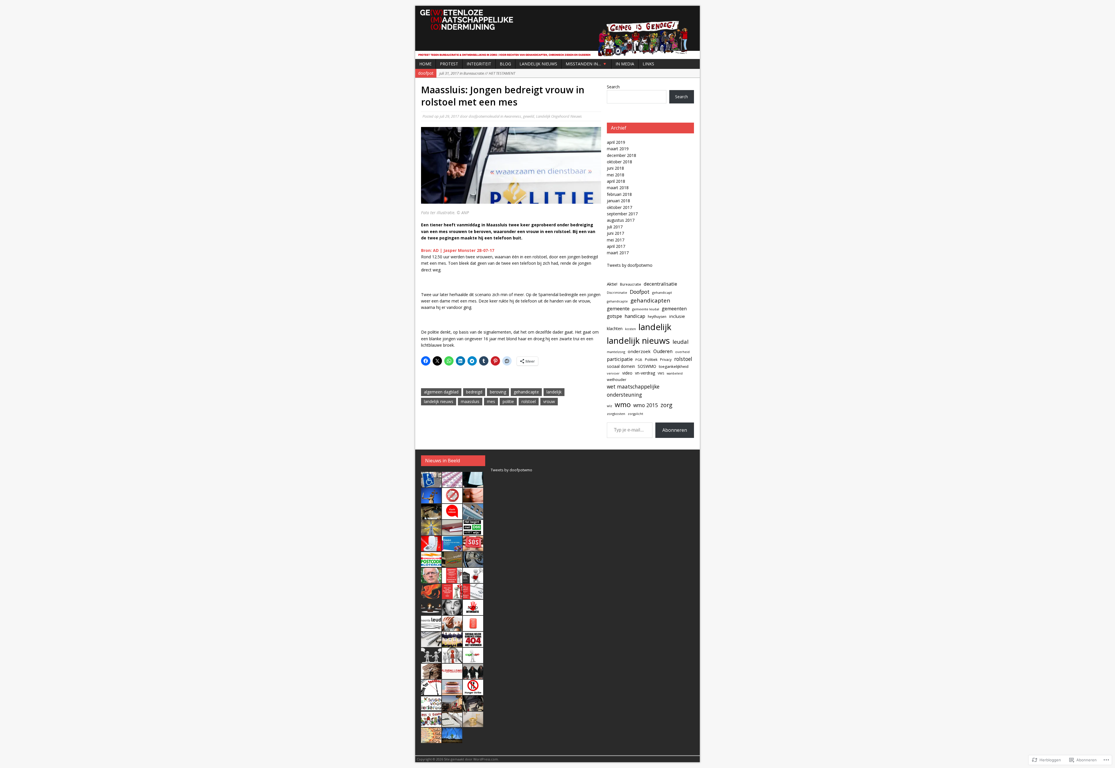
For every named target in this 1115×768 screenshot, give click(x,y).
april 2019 (616, 142)
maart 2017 (618, 252)
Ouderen (662, 351)
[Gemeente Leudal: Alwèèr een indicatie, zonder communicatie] (431, 612)
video (627, 373)
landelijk (554, 392)
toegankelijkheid (673, 366)
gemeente (618, 308)
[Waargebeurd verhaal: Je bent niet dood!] (431, 596)
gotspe (614, 316)
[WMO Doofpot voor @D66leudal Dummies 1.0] (431, 707)
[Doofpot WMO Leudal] (557, 32)
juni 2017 (615, 233)
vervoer (613, 373)
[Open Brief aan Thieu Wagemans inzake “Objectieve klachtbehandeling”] (452, 628)
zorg (666, 405)
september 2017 (622, 213)
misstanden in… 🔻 (586, 64)
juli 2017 (615, 227)
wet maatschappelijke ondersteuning (633, 390)
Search (613, 86)
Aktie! (612, 284)
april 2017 (616, 246)
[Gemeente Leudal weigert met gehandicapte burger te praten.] (452, 596)
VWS (661, 373)
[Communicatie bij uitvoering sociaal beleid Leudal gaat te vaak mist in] (431, 660)
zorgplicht (635, 414)
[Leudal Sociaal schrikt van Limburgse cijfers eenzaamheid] (452, 564)
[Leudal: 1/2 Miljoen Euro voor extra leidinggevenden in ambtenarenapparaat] (452, 691)
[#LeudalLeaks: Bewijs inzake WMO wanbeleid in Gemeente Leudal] (452, 676)
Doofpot (640, 291)
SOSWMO (647, 366)
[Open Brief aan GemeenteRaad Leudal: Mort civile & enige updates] (473, 580)
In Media (625, 64)
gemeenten (674, 308)
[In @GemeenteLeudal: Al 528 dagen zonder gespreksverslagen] (452, 532)
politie (508, 401)
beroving (498, 392)
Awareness (512, 116)
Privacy (666, 359)
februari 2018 (619, 194)
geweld (528, 116)
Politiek (651, 359)
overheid (682, 352)
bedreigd (474, 392)
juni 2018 (615, 168)
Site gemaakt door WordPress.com (471, 759)
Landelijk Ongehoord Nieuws (559, 116)
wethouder (616, 379)
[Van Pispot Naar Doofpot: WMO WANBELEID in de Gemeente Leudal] (473, 723)
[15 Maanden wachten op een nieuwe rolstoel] (473, 707)
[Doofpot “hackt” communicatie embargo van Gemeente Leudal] (452, 580)
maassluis (470, 401)
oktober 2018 (619, 161)
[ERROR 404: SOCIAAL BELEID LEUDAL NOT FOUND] (473, 644)
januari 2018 (618, 200)
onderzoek (639, 351)
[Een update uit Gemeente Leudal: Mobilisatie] (473, 564)
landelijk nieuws (438, 401)
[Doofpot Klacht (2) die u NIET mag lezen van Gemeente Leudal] (473, 676)
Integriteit (479, 64)
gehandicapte (526, 392)
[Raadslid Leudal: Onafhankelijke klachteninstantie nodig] (431, 628)
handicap (635, 316)
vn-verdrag (645, 373)
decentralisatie (660, 283)
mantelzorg (616, 352)
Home (425, 64)
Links (648, 64)
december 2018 (621, 155)
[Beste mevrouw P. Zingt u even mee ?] (452, 612)
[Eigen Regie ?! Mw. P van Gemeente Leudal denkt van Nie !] (431, 676)
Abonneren (674, 430)
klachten (615, 328)
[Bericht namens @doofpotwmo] (473, 548)
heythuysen (657, 316)
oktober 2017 (619, 207)
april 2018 (616, 181)
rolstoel (528, 401)
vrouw (549, 401)
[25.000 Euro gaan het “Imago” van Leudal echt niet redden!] (431, 739)
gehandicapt (662, 292)
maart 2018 (618, 187)
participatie (620, 359)
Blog (505, 64)
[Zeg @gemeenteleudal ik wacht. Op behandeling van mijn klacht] (452, 516)
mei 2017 (615, 240)
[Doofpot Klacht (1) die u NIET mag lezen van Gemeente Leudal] (431, 691)
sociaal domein (621, 366)
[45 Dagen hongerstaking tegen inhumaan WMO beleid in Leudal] (473, 691)
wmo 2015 (645, 405)
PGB (638, 359)
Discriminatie (617, 293)
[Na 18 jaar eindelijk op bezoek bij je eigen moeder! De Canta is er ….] (431, 484)
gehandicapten (650, 300)
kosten (630, 329)
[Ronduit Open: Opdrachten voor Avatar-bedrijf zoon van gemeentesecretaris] (473, 516)
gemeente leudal (645, 309)
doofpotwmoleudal (484, 116)
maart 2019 (618, 148)
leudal (680, 341)
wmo (623, 404)
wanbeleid (675, 373)
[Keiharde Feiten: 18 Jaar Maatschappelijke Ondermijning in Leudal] (431, 723)
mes (491, 401)
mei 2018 (615, 175)
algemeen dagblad (441, 392)
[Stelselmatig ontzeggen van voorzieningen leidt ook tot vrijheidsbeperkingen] (452, 739)
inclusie (677, 316)
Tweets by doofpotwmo (629, 265)
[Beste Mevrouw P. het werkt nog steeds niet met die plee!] (431, 548)
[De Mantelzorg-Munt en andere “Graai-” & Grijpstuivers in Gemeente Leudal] (473, 628)
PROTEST (449, 64)
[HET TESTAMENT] (431, 644)
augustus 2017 (620, 220)
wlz (609, 406)
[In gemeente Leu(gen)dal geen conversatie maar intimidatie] (473, 612)
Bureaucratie (630, 284)
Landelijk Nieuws (538, 64)
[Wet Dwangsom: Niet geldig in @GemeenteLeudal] (452, 548)
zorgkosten (616, 413)
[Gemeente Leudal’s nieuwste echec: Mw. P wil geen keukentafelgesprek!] (452, 660)
